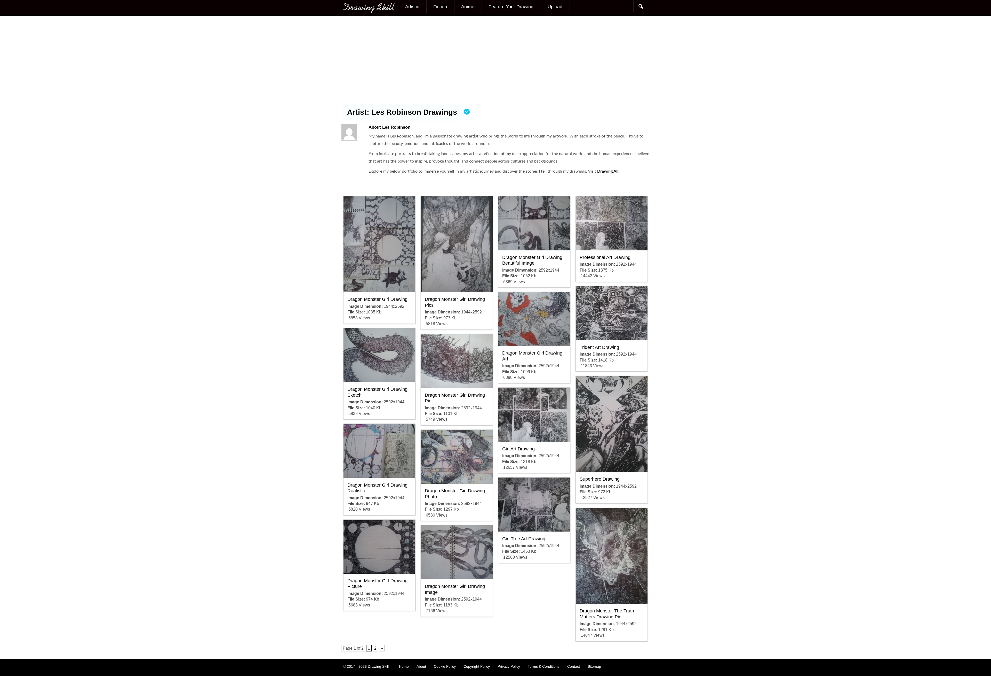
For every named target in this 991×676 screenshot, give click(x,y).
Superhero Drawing (600, 479)
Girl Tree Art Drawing (523, 538)
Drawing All (607, 171)
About (421, 666)
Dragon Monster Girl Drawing (377, 299)
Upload (555, 6)
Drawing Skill (378, 666)
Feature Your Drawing (511, 6)
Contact (573, 666)
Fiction (440, 6)
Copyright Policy (476, 666)
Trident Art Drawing (599, 347)
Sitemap (594, 666)
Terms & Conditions (544, 666)
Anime (467, 6)
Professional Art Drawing (605, 257)
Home (404, 666)
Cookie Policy (445, 666)
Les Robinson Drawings (414, 112)
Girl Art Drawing (518, 448)
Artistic (412, 6)
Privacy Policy (509, 666)
